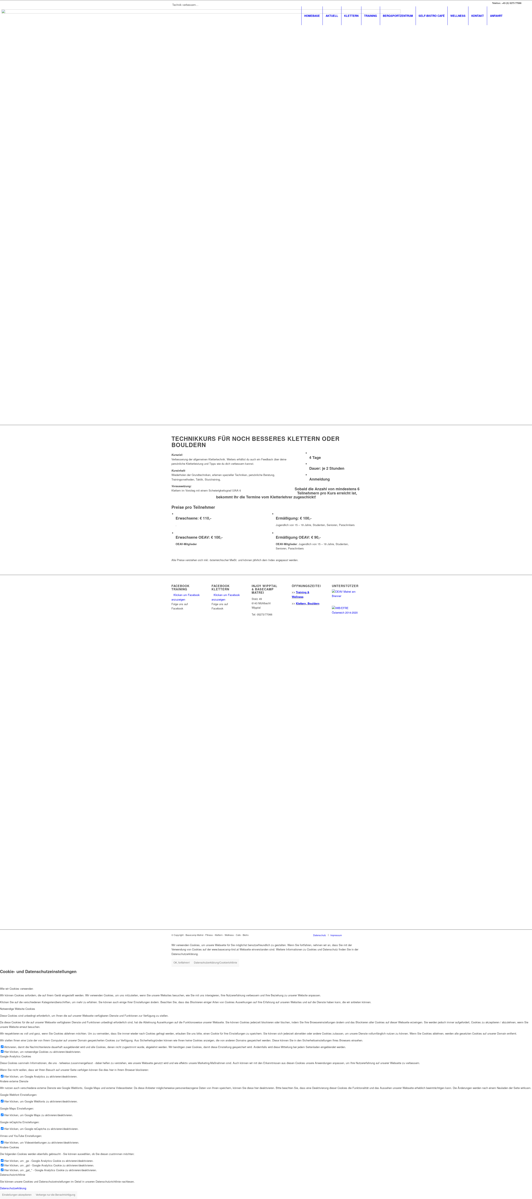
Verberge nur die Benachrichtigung (55, 1194)
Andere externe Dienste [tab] (14, 1081)
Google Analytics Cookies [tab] (15, 1056)
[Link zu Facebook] (512, 15)
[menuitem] (312, 15)
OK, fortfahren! (182, 962)
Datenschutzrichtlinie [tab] (12, 1175)
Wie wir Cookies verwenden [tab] (16, 989)
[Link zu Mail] (518, 15)
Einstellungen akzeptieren (17, 1194)
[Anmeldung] (310, 475)
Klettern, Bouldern (307, 603)
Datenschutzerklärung (13, 1188)
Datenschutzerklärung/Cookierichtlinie (215, 962)
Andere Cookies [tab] (9, 1147)
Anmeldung (319, 479)
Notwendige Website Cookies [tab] (17, 1009)
